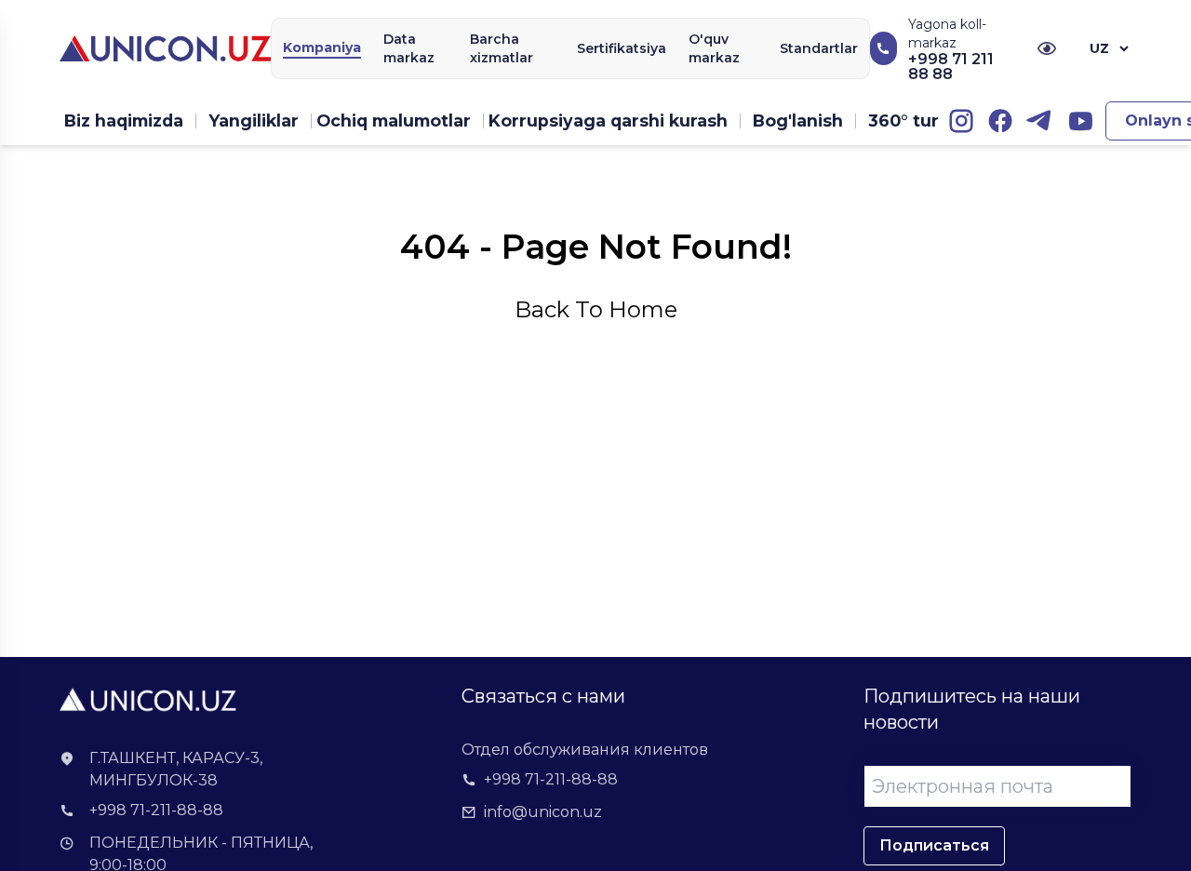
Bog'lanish (798, 120)
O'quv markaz (714, 48)
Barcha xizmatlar (501, 48)
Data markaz (409, 48)
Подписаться (934, 845)
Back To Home (596, 309)
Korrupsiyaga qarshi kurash (608, 120)
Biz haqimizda (123, 120)
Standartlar (819, 48)
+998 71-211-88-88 (156, 810)
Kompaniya (322, 47)
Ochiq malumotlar (393, 120)
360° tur (903, 120)
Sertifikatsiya (621, 48)
